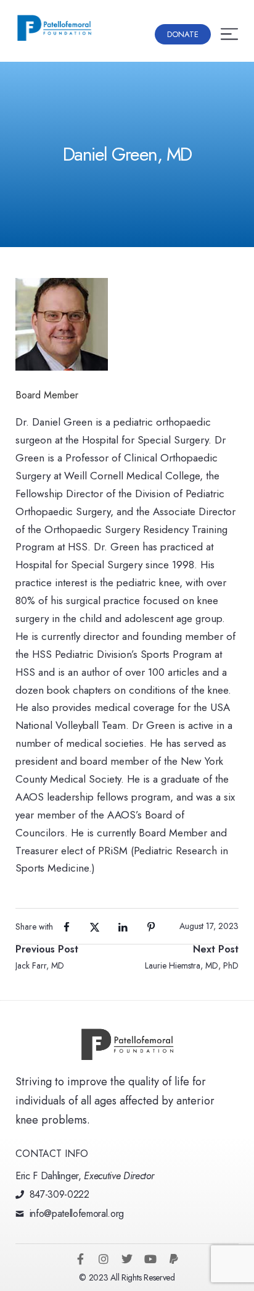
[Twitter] (127, 1258)
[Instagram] (103, 1258)
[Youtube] (150, 1258)
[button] (183, 34)
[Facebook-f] (80, 1258)
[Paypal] (173, 1258)
